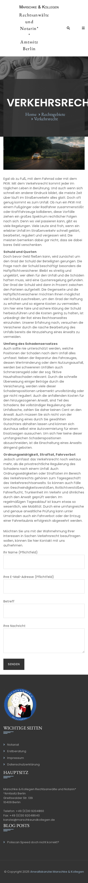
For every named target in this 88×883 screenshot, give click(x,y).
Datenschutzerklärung (23, 764)
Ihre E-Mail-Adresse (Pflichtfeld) (28, 577)
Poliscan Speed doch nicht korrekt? (33, 842)
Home (31, 114)
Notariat (13, 745)
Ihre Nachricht (14, 626)
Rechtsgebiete (53, 114)
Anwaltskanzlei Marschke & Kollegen (57, 872)
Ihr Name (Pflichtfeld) (20, 552)
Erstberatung (16, 751)
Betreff (8, 601)
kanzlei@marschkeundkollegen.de (29, 820)
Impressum (15, 758)
